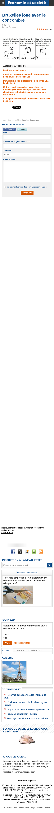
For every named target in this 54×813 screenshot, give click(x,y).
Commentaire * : (10, 159)
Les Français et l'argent (14, 70)
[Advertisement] (25, 229)
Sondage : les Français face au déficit (27, 718)
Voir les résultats (22, 643)
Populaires (20, 650)
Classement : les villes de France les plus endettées (14, 680)
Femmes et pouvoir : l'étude (22, 714)
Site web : (7, 150)
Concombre (34, 120)
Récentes (7, 650)
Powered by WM (43, 807)
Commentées (35, 650)
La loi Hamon (7, 532)
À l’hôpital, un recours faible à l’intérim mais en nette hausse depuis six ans (26, 75)
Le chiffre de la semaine (27, 572)
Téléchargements (11, 689)
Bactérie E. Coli (14, 120)
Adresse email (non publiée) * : (16, 141)
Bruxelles (25, 120)
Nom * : (6, 132)
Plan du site (24, 807)
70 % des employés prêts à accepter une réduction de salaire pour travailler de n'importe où (25, 580)
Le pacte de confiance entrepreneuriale (28, 709)
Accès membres (10, 807)
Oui (6, 634)
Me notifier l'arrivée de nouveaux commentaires (27, 187)
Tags (33, 807)
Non (7, 638)
